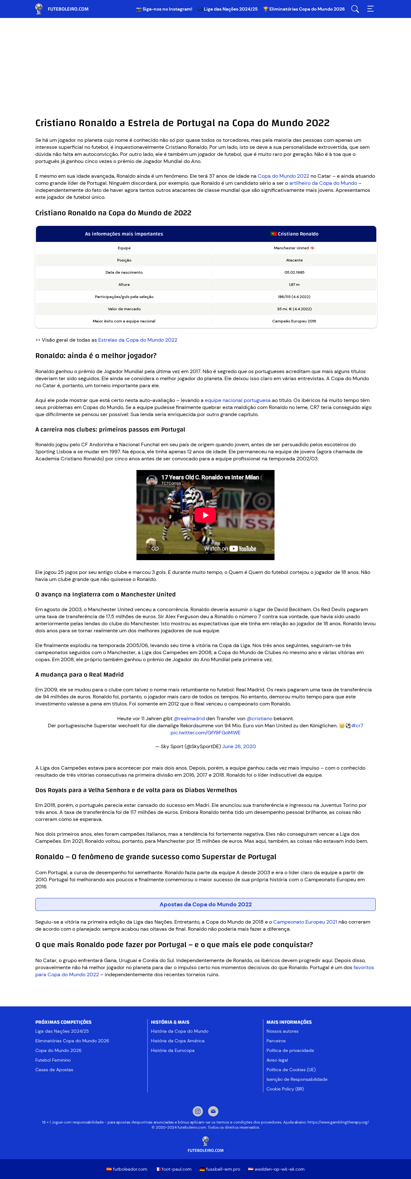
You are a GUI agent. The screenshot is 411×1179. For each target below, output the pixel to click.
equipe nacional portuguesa (238, 400)
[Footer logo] (205, 1144)
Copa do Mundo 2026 (58, 1050)
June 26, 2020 (239, 746)
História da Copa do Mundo (179, 1031)
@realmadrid (189, 718)
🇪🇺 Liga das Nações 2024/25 (227, 9)
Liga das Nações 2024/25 (62, 1031)
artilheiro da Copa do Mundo (323, 183)
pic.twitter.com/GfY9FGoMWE (205, 732)
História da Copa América (178, 1041)
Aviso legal (277, 1060)
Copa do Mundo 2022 (283, 176)
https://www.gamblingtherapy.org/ (338, 1122)
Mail (213, 1112)
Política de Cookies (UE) (291, 1069)
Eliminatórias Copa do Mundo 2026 (72, 1041)
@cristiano (259, 718)
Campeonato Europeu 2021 (305, 921)
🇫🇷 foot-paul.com (173, 1169)
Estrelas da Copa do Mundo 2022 (137, 340)
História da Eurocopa (173, 1050)
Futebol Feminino (53, 1060)
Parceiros (276, 1041)
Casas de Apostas (54, 1069)
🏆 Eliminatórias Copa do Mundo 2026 (304, 9)
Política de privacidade (290, 1050)
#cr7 (357, 725)
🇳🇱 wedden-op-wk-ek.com (276, 1169)
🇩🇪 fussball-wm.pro (219, 1169)
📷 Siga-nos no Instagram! (164, 9)
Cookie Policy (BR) (285, 1089)
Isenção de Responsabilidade (297, 1079)
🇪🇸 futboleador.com (126, 1169)
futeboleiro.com (67, 9)
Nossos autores (283, 1031)
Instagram (198, 1112)
